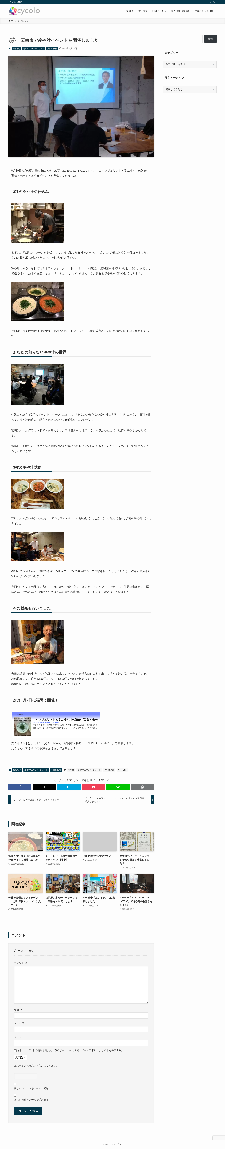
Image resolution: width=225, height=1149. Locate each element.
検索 (210, 39)
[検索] (214, 2)
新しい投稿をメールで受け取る (31, 1099)
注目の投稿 (52, 48)
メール (19, 1023)
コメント (20, 963)
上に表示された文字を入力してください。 (37, 1065)
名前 (18, 1009)
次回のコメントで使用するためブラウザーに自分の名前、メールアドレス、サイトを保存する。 (71, 1050)
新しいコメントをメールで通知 (31, 1088)
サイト (17, 1037)
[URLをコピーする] (142, 787)
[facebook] (205, 2)
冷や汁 (71, 770)
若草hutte (122, 770)
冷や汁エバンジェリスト (33, 48)
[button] (19, 787)
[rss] (209, 2)
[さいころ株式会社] (24, 11)
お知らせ (16, 48)
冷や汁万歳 (109, 770)
